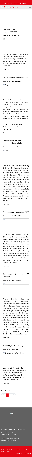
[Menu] (30, 7)
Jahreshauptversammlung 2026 (16, 77)
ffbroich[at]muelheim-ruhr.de (20, 3)
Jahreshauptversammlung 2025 (16, 212)
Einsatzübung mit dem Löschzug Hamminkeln (12, 142)
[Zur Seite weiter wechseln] (12, 394)
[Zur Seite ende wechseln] (14, 394)
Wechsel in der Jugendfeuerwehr (10, 30)
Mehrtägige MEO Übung (13, 345)
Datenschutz (27, 453)
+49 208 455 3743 (8, 3)
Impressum (19, 453)
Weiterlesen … (7, 69)
